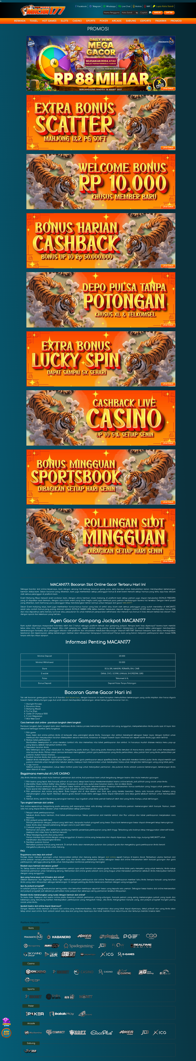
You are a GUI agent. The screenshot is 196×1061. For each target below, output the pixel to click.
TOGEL (34, 21)
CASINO (77, 21)
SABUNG (131, 21)
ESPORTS (145, 21)
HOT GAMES (49, 21)
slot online (111, 857)
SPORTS (90, 21)
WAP (148, 6)
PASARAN (160, 21)
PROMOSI (176, 21)
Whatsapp (111, 6)
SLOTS (64, 21)
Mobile (138, 6)
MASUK (157, 13)
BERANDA (20, 21)
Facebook (82, 6)
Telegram (96, 6)
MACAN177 (127, 603)
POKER (104, 21)
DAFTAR (169, 13)
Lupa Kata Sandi (164, 6)
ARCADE (117, 21)
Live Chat (125, 6)
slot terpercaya (72, 698)
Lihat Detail (168, 89)
